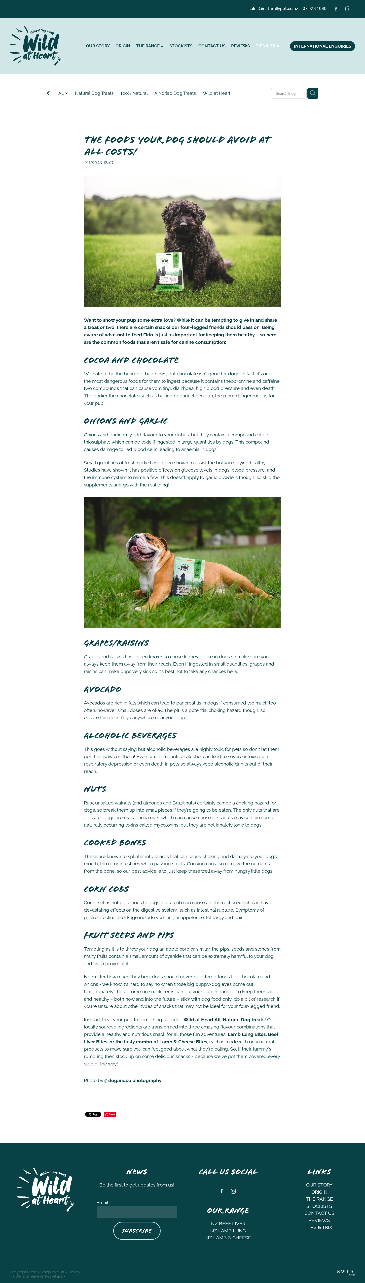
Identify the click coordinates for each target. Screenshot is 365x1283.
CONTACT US (211, 45)
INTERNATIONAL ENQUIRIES (322, 46)
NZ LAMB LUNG (228, 1230)
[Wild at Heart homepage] (44, 46)
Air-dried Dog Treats (175, 93)
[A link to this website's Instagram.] (348, 9)
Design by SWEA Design (60, 1271)
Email (102, 1202)
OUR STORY (98, 45)
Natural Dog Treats (94, 93)
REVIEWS (240, 45)
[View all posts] (48, 93)
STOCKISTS (180, 45)
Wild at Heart (216, 93)
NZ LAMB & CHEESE (228, 1237)
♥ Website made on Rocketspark (38, 1276)
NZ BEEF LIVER (228, 1223)
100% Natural (134, 93)
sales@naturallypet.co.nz (273, 8)
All (61, 93)
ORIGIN (122, 45)
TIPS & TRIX (267, 45)
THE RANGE (148, 45)
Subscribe (137, 1230)
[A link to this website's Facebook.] (336, 9)
